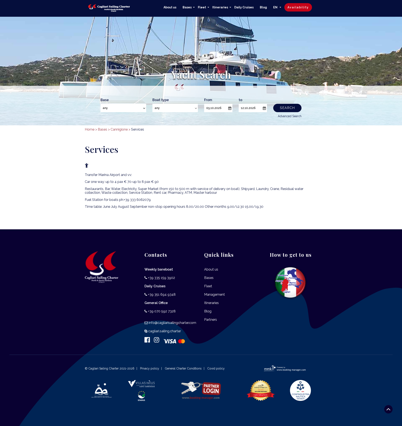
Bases (187, 7)
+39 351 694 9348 (162, 294)
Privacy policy (149, 368)
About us (170, 7)
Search (287, 108)
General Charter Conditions (183, 368)
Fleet (202, 7)
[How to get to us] (290, 283)
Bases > (104, 129)
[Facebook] (148, 341)
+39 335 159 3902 (161, 278)
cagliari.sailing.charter (164, 331)
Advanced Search (290, 116)
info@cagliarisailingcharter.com (172, 323)
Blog (263, 7)
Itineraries (220, 7)
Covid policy (216, 368)
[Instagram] (158, 341)
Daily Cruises (244, 7)
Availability (298, 7)
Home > (91, 129)
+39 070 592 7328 (162, 311)
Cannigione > (120, 129)
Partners (210, 320)
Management (214, 294)
